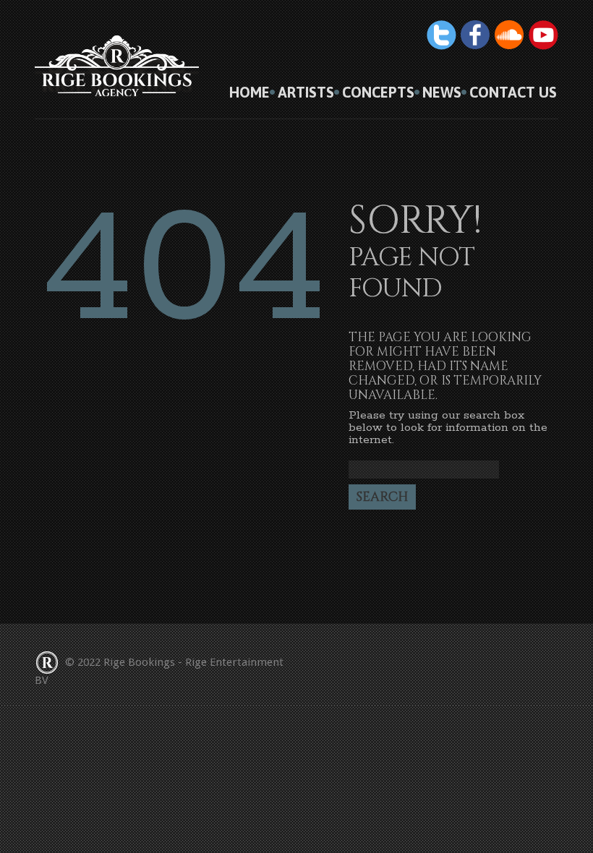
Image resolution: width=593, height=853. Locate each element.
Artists (306, 92)
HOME (249, 92)
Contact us (513, 92)
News (441, 92)
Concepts (378, 92)
